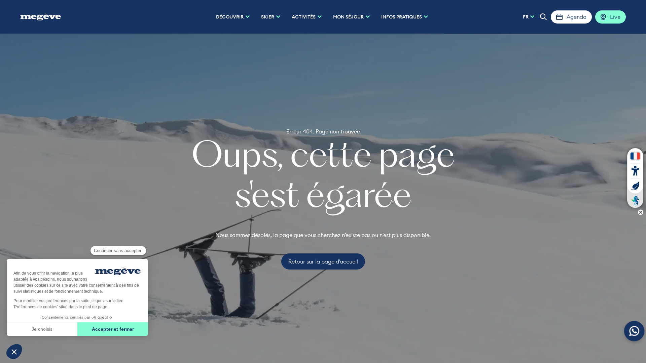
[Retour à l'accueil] (40, 17)
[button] (543, 16)
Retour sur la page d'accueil (323, 261)
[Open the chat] (634, 331)
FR (526, 16)
